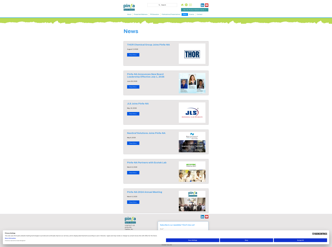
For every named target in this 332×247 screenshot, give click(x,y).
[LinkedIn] (202, 5)
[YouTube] (206, 5)
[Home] (182, 4)
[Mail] (186, 4)
